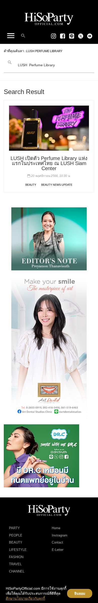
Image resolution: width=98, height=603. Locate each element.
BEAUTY (30, 184)
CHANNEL (16, 571)
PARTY (14, 528)
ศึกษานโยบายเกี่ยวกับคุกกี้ (25, 598)
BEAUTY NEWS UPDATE (56, 184)
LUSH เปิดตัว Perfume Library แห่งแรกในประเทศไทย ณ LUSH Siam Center (49, 163)
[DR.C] (41, 456)
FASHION (16, 557)
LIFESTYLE (18, 550)
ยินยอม (79, 593)
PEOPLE (15, 535)
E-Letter (57, 550)
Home (56, 528)
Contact (57, 542)
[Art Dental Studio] (49, 347)
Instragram (59, 535)
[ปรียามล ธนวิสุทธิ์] (49, 239)
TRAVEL (15, 564)
